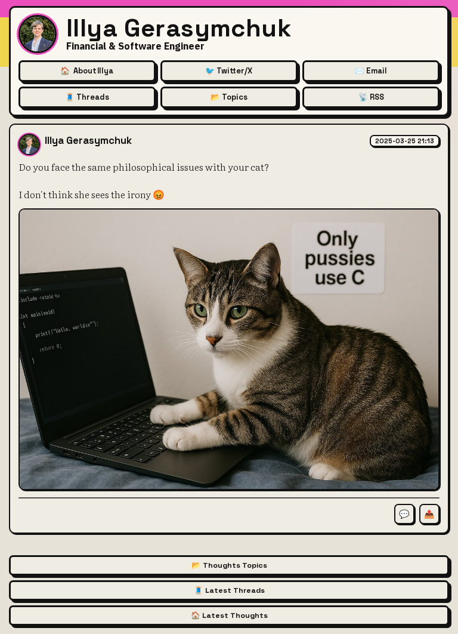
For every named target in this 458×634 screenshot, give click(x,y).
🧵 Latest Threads (229, 590)
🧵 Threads (87, 97)
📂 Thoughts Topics (229, 565)
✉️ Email (371, 71)
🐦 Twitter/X (228, 71)
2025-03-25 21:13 (404, 141)
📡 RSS (371, 97)
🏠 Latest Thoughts (229, 615)
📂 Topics (229, 97)
